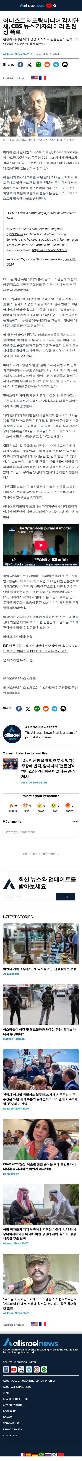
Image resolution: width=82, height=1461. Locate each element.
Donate (7, 1417)
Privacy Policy (12, 1429)
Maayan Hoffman (14, 1038)
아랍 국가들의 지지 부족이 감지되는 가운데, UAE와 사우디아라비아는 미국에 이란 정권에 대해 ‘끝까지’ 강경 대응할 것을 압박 (39, 1233)
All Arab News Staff (15, 1243)
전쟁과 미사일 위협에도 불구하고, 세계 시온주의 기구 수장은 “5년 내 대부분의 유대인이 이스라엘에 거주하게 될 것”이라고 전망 (40, 1099)
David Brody (11, 1173)
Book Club (9, 1411)
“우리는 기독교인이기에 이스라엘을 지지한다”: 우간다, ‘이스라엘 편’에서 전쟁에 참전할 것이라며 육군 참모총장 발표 (40, 1303)
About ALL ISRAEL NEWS (17, 1386)
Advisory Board (13, 1405)
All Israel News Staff (16, 54)
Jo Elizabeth (11, 973)
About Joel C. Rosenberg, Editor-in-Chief (29, 1380)
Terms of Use (11, 1423)
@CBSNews (15, 234)
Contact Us (10, 1435)
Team (6, 1393)
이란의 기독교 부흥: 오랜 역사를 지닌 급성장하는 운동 (39, 969)
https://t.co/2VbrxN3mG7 (49, 250)
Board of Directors (15, 1399)
